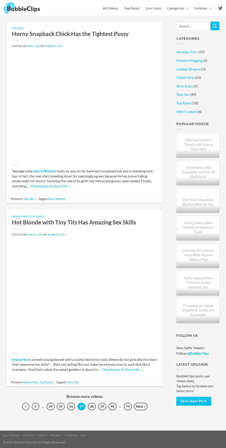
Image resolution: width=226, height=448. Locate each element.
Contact (28, 435)
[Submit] (215, 26)
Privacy (56, 435)
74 (128, 406)
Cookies (71, 435)
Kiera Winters (45, 171)
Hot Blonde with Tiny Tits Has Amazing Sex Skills (74, 222)
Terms (42, 435)
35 (61, 406)
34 (51, 406)
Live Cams (153, 8)
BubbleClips (53, 46)
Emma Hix (20, 359)
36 (71, 406)
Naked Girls (20, 216)
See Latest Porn (194, 401)
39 (102, 406)
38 (92, 406)
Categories (175, 8)
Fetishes (200, 8)
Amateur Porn (187, 52)
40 (113, 406)
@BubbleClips (198, 353)
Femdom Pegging (189, 60)
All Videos (110, 8)
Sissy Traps (184, 86)
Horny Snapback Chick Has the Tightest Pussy (70, 33)
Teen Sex (17, 28)
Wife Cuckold (186, 111)
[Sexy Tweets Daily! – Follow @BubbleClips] (220, 8)
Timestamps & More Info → (51, 186)
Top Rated (132, 8)
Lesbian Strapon (188, 69)
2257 (83, 435)
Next (140, 406)
